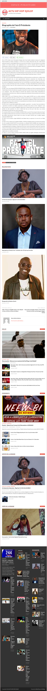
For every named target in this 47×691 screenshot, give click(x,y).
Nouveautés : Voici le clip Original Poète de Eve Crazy (14, 537)
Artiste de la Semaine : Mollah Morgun (17, 496)
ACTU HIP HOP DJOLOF (21, 11)
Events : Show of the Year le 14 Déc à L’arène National (22, 446)
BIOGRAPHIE (4, 23)
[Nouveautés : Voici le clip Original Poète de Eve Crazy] (23, 521)
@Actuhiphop (13, 27)
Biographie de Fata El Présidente (43, 555)
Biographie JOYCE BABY (41, 598)
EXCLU (8, 359)
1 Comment (19, 489)
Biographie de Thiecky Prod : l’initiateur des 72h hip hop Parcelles (17, 250)
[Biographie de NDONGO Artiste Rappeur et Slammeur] (35, 620)
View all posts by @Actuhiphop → (17, 320)
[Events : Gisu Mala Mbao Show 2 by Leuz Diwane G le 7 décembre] (6, 439)
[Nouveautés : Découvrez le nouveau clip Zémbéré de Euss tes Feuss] (6, 385)
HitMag (43, 689)
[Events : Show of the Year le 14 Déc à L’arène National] (6, 446)
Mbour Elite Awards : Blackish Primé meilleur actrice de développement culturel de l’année (12, 585)
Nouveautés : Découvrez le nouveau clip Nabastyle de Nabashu (28, 655)
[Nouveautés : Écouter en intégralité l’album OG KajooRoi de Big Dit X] (6, 636)
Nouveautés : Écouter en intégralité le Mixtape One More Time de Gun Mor (27, 371)
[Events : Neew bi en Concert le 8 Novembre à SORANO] (23, 409)
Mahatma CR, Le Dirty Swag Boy (27, 641)
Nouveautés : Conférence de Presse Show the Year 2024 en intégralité (13, 624)
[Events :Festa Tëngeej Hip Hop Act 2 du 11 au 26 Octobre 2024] (6, 432)
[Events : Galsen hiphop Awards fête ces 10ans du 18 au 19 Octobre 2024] (19, 571)
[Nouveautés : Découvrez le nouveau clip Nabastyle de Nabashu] (21, 650)
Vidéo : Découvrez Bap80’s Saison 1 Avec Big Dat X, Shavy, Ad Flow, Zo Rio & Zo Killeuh (28, 604)
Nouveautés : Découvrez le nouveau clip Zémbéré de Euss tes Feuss (25, 385)
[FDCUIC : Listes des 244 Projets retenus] (8, 550)
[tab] (20, 550)
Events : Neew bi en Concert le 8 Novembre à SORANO (17, 425)
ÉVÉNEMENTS (9, 423)
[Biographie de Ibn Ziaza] (34, 605)
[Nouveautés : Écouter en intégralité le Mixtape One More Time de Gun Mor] (6, 371)
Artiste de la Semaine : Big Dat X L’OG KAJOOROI (13, 199)
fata (7, 162)
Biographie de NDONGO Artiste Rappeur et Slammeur (42, 623)
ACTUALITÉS (4, 359)
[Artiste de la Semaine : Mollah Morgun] (5, 496)
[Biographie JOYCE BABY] (34, 597)
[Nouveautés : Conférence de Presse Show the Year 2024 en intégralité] (6, 618)
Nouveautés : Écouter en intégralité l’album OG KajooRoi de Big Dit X (13, 642)
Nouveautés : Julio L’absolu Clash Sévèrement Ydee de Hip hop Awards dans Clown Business (13, 605)
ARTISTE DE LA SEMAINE (6, 486)
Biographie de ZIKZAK (43, 613)
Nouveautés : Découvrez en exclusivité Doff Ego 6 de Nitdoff (19, 361)
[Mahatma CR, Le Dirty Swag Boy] (21, 639)
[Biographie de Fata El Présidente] (36, 553)
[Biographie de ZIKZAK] (36, 612)
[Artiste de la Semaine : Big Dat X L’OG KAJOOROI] (23, 184)
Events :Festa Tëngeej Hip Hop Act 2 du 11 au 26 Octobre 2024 (24, 432)
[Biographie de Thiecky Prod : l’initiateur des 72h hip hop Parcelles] (23, 226)
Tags (26, 553)
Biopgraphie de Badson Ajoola (9, 301)
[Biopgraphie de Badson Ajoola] (23, 277)
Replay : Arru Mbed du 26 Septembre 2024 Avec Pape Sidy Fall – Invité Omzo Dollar (28, 673)
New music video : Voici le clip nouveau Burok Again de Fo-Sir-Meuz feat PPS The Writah (28, 625)
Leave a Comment (5, 564)
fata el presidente (12, 162)
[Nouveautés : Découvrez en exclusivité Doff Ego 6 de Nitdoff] (23, 332)
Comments (20, 553)
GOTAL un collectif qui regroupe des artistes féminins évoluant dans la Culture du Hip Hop (27, 586)
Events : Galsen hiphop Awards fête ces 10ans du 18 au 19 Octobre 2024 (26, 574)
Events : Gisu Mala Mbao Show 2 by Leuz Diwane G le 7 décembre (25, 439)
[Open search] (44, 18)
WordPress (38, 689)
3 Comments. (18, 426)
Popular (20, 550)
